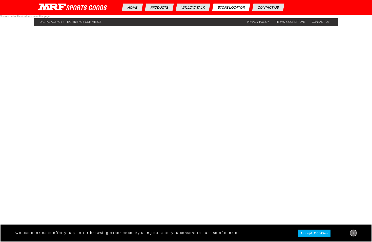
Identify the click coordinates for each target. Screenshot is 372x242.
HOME (132, 7)
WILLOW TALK (193, 7)
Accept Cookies (314, 233)
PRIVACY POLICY (258, 22)
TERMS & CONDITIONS (290, 22)
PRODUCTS (159, 7)
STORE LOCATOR (231, 7)
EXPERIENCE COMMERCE (84, 22)
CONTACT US (268, 7)
